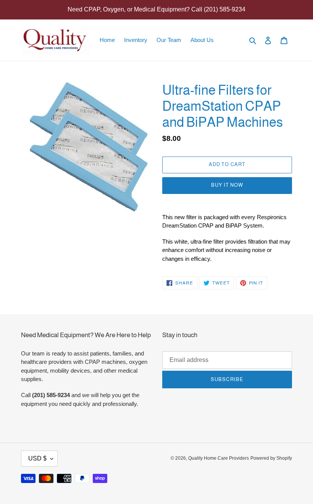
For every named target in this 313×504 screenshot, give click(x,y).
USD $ (37, 458)
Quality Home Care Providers (218, 458)
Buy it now (227, 185)
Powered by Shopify (271, 458)
